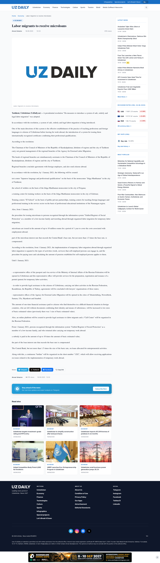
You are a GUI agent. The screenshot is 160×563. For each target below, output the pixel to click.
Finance (55, 7)
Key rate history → (124, 146)
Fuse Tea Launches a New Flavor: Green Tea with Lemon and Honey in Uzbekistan (130, 58)
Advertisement (81, 504)
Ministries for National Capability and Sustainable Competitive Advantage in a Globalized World (131, 163)
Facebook (48, 370)
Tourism (90, 7)
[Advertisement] (80, 557)
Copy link (61, 370)
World (98, 7)
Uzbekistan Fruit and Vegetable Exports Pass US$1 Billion (129, 88)
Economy (46, 7)
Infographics (108, 2)
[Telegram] (71, 531)
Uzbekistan (37, 7)
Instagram (117, 493)
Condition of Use (81, 493)
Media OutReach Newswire (112, 7)
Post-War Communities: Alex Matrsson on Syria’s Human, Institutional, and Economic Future (131, 197)
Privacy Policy (80, 497)
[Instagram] (77, 531)
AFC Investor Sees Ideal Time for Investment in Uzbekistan (129, 78)
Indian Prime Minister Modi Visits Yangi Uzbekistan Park (132, 47)
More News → (122, 97)
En (145, 2)
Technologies (65, 7)
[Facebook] (83, 531)
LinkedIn (116, 504)
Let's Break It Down (134, 2)
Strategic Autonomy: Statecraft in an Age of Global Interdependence (131, 174)
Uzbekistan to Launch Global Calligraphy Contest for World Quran (131, 208)
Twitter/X (36, 370)
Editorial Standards (82, 508)
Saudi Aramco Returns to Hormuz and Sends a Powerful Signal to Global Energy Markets (131, 185)
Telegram (24, 370)
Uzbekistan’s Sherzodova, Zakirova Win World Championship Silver (132, 37)
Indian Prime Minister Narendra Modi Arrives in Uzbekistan (131, 69)
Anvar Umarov (17, 31)
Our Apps (78, 501)
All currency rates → (124, 126)
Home (14, 16)
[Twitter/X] (89, 531)
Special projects (120, 2)
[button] (146, 7)
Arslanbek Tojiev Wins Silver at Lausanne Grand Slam (129, 28)
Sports (82, 7)
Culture (75, 7)
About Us (78, 490)
